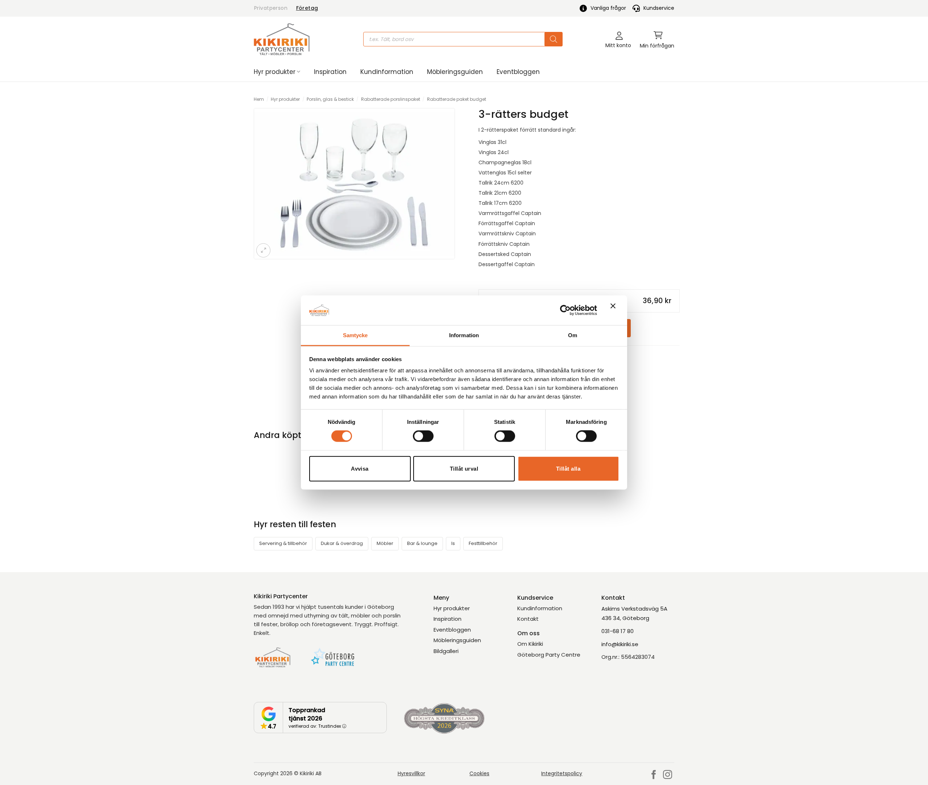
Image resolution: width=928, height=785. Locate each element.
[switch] (423, 436)
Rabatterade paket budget (456, 99)
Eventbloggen (518, 71)
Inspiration (330, 71)
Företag (307, 8)
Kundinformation (386, 71)
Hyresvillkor (411, 773)
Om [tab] (572, 335)
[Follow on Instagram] (667, 775)
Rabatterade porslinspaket (390, 99)
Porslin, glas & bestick (330, 99)
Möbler (385, 543)
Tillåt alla (568, 468)
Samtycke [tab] (355, 335)
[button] (657, 39)
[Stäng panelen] (614, 310)
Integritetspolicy (561, 773)
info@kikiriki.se (619, 644)
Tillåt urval (464, 468)
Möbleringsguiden (455, 71)
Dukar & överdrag (342, 543)
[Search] (553, 39)
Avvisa (360, 468)
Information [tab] (464, 335)
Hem (259, 99)
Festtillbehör (483, 543)
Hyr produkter (274, 71)
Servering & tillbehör (283, 543)
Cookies (479, 773)
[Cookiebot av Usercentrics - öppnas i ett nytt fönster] (565, 310)
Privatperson (270, 8)
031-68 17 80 (617, 631)
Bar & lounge (422, 543)
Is (453, 543)
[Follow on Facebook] (653, 775)
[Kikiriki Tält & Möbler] (282, 39)
